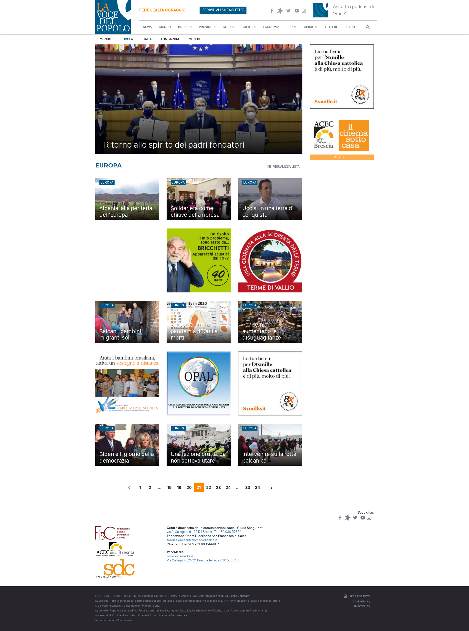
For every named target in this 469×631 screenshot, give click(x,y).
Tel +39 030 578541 (228, 532)
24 (228, 487)
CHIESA (228, 27)
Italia (146, 39)
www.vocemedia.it (180, 556)
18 (169, 487)
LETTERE (331, 27)
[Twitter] (355, 520)
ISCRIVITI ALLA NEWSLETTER (223, 10)
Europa (127, 39)
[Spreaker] (348, 520)
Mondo (105, 39)
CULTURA (249, 27)
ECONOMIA (271, 27)
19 (179, 487)
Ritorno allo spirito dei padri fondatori (174, 144)
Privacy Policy (361, 605)
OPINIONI (311, 27)
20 (189, 487)
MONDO (165, 27)
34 (257, 487)
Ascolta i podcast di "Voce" (353, 9)
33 (247, 487)
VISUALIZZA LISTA (286, 167)
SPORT (292, 27)
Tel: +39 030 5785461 (224, 560)
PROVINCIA (207, 27)
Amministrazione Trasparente (113, 620)
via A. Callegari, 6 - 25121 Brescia (190, 532)
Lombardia (170, 39)
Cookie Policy (361, 601)
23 (218, 487)
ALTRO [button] (350, 27)
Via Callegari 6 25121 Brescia (187, 560)
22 (208, 487)
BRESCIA (185, 27)
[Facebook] (340, 520)
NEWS (147, 27)
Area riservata (359, 596)
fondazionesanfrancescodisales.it (192, 540)
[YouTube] (363, 520)
